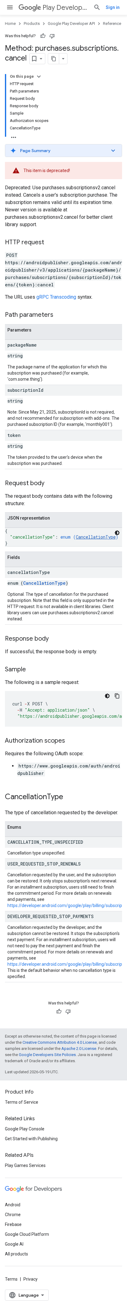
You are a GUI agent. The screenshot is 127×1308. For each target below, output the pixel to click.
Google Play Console (24, 1128)
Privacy (30, 1279)
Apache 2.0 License (78, 1048)
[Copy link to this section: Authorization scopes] (71, 741)
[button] (63, 150)
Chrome (13, 1214)
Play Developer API (65, 7)
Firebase (13, 1224)
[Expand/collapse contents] (39, 76)
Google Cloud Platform (27, 1234)
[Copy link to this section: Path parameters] (59, 315)
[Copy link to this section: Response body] (55, 639)
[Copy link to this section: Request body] (50, 483)
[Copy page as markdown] (53, 58)
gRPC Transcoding (56, 297)
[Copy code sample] (117, 696)
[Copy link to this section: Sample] (32, 670)
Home (10, 23)
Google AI (14, 1244)
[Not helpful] (52, 36)
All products (16, 1253)
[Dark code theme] (117, 533)
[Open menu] (10, 7)
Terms (11, 1279)
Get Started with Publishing (31, 1138)
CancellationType (96, 537)
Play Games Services (25, 1165)
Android (12, 1204)
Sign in (113, 7)
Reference (112, 23)
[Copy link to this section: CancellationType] (69, 797)
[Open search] (97, 7)
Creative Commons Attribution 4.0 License (60, 1042)
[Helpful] (42, 36)
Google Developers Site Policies (47, 1054)
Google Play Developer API (71, 23)
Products (32, 23)
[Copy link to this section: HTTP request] (50, 242)
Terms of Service (21, 1102)
